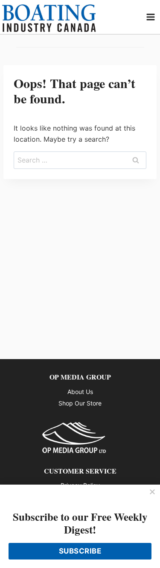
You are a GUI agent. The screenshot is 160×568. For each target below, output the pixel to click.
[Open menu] (151, 17)
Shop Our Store (80, 403)
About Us (80, 391)
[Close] (152, 492)
